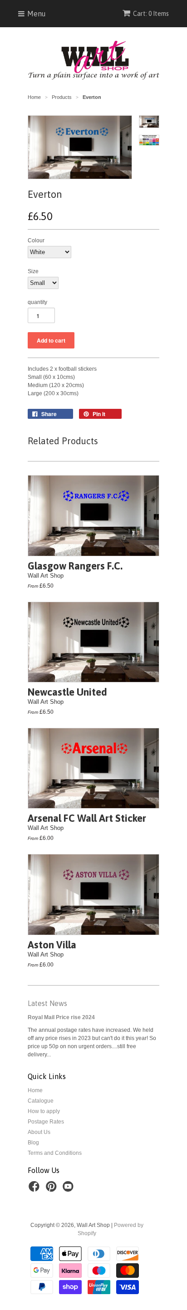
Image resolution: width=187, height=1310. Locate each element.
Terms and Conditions (55, 1153)
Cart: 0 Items (151, 13)
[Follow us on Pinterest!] (52, 1189)
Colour (36, 240)
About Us (39, 1132)
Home (35, 1090)
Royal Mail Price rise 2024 (61, 1017)
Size (33, 271)
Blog (33, 1142)
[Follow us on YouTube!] (69, 1189)
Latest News (47, 1003)
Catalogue (41, 1101)
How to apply (44, 1111)
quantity (37, 302)
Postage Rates (46, 1122)
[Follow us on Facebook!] (35, 1189)
